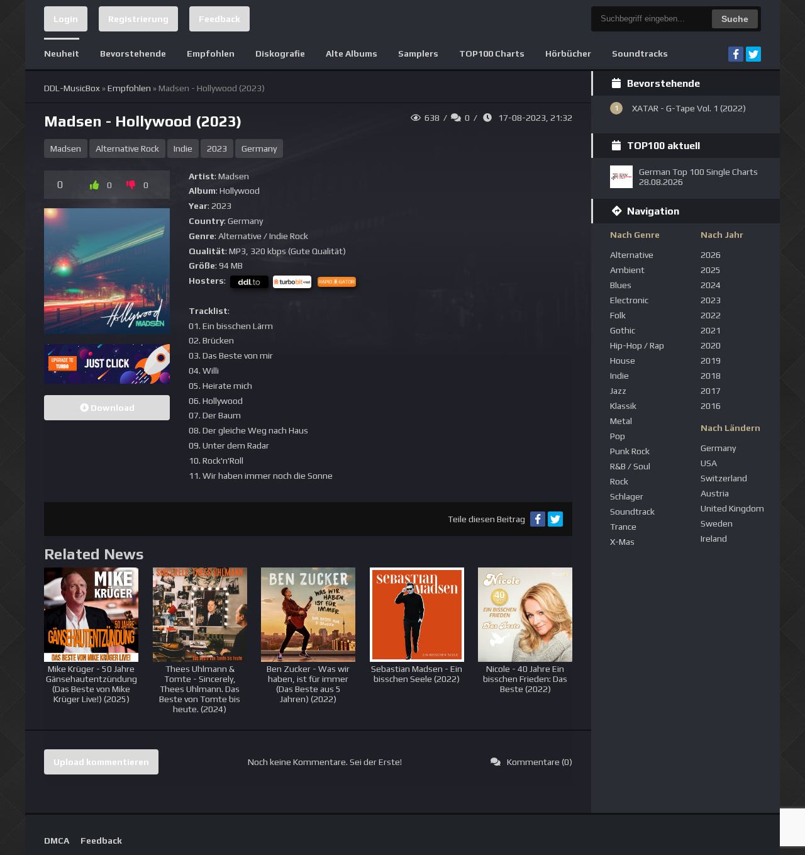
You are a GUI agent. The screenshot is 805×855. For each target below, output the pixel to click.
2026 (711, 255)
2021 (711, 330)
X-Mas (622, 542)
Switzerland (724, 478)
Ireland (714, 539)
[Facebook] (735, 54)
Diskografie (280, 53)
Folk (618, 315)
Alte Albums (351, 53)
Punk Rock (630, 451)
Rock (619, 481)
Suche (734, 19)
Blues (620, 285)
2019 (711, 360)
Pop (617, 436)
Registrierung (138, 19)
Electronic (629, 300)
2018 (711, 376)
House (622, 360)
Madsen (65, 148)
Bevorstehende (133, 53)
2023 (217, 148)
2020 (711, 345)
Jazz (618, 391)
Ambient (627, 270)
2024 (711, 285)
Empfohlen (211, 53)
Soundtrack (632, 511)
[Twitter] (753, 54)
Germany (259, 148)
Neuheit (61, 53)
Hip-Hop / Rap (637, 345)
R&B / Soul (630, 466)
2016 (711, 406)
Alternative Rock (127, 148)
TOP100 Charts (492, 53)
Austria (715, 493)
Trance (623, 527)
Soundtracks (640, 53)
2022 (711, 315)
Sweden (717, 523)
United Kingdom (732, 508)
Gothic (622, 330)
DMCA (56, 840)
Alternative (631, 255)
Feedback (219, 19)
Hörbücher (568, 53)
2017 (711, 391)
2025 (711, 270)
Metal (621, 421)
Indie (183, 148)
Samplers (418, 53)
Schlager (626, 496)
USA (709, 463)
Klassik (623, 406)
